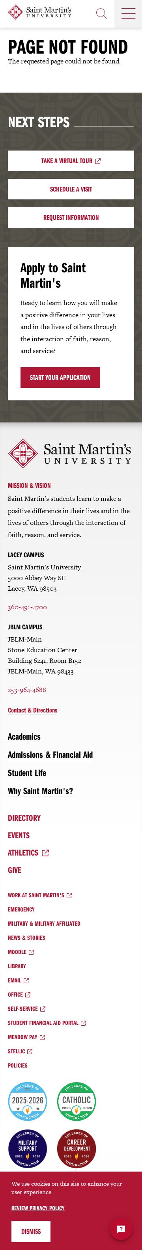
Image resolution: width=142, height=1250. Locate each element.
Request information (71, 217)
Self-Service (23, 1008)
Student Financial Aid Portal (43, 1023)
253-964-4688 (27, 689)
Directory (24, 817)
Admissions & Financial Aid (50, 754)
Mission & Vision (29, 485)
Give (14, 869)
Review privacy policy (38, 1208)
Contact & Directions (32, 709)
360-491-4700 (27, 607)
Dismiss (31, 1231)
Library (17, 966)
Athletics (23, 852)
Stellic (16, 1051)
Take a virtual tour (66, 160)
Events (19, 835)
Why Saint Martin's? (40, 790)
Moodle (17, 952)
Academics (24, 736)
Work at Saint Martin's (36, 895)
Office (15, 994)
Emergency (21, 909)
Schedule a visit (71, 188)
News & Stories (26, 937)
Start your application (60, 377)
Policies (18, 1065)
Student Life (27, 772)
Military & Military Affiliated (44, 923)
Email (14, 980)
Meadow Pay (22, 1037)
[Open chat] (121, 1229)
